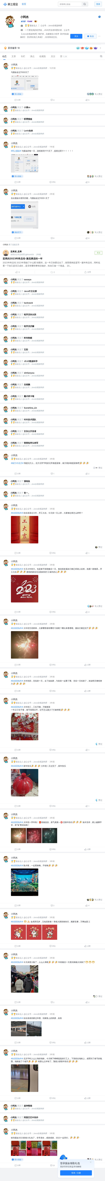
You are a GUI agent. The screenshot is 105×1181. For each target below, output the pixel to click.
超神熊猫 (28, 1105)
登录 (98, 4)
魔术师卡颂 (29, 396)
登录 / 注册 (76, 1173)
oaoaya (27, 279)
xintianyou (29, 373)
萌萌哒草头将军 (31, 443)
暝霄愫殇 (28, 119)
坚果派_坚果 (16, 251)
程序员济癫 (29, 326)
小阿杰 (14, 64)
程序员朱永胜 (30, 314)
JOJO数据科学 (31, 361)
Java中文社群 (30, 291)
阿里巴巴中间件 (31, 1117)
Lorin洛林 (28, 130)
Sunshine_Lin (30, 408)
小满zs (27, 107)
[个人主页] (99, 17)
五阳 (26, 349)
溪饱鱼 (27, 481)
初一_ (26, 493)
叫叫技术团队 (30, 419)
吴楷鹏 (27, 384)
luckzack (28, 302)
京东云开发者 (30, 431)
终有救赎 (28, 338)
